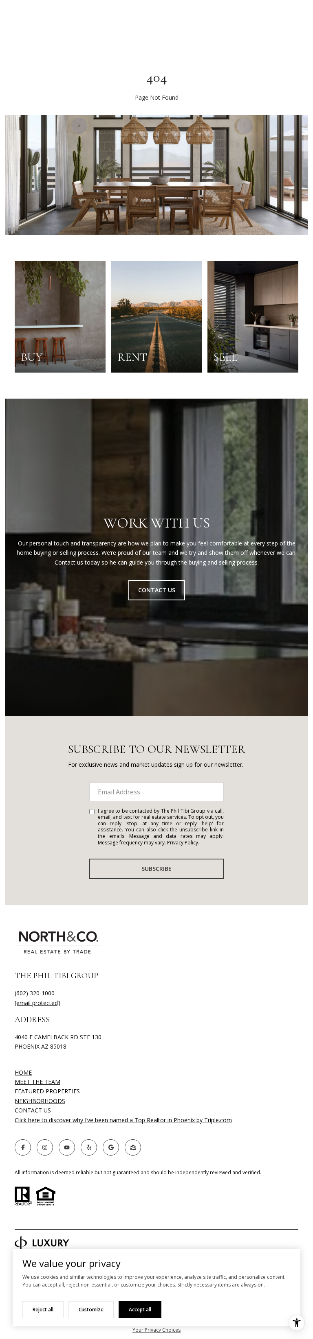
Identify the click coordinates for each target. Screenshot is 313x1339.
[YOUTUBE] (67, 1147)
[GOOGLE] (111, 1147)
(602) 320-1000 (35, 993)
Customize (91, 1309)
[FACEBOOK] (23, 1147)
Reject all (43, 1309)
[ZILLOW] (133, 1147)
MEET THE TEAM (37, 1082)
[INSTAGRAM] (45, 1147)
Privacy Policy (182, 842)
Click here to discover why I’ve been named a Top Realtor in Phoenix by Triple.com (123, 1120)
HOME (23, 1072)
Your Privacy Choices (156, 1329)
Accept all (140, 1309)
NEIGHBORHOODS (40, 1101)
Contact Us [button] (156, 590)
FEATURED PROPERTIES (47, 1091)
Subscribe (156, 868)
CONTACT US (33, 1110)
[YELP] (89, 1147)
